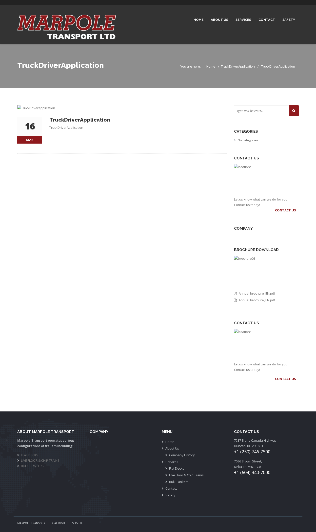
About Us (219, 20)
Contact (266, 20)
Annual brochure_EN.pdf (257, 293)
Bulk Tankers (179, 482)
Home (198, 20)
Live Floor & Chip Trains (186, 475)
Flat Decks (176, 468)
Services (243, 20)
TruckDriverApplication (238, 66)
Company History (182, 455)
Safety (288, 20)
